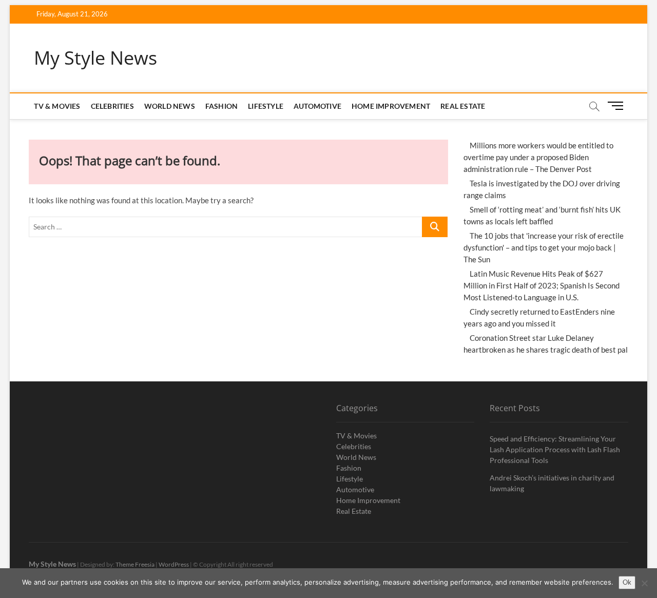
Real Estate (462, 106)
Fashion (221, 106)
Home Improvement (391, 106)
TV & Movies (57, 106)
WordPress (174, 564)
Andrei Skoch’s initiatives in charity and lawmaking (552, 483)
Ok (627, 582)
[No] (644, 583)
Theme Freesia (134, 564)
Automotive (317, 106)
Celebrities (112, 106)
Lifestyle (265, 106)
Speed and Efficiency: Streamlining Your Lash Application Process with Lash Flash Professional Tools (555, 449)
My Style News (95, 58)
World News (169, 106)
